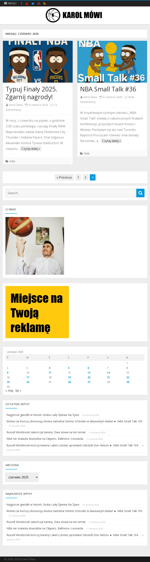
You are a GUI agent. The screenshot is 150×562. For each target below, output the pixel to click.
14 (108, 372)
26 (69, 382)
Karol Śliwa (16, 105)
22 (127, 377)
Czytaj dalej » (30, 149)
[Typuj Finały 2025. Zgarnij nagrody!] (38, 62)
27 (89, 382)
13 (89, 372)
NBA (12, 161)
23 (8, 382)
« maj (9, 390)
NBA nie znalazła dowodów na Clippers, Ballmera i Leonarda (44, 438)
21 (108, 377)
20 (89, 377)
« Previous (64, 177)
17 (27, 377)
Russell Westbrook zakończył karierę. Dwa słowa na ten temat (46, 432)
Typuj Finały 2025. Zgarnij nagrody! (31, 93)
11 (50, 372)
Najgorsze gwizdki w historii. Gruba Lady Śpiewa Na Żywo (42, 415)
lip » (18, 390)
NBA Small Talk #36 (108, 89)
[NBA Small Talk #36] (112, 62)
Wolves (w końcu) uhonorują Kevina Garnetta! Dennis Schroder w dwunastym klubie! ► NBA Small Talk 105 (74, 421)
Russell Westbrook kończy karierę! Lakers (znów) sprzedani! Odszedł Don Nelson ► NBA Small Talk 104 (72, 445)
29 (127, 382)
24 (27, 382)
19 (69, 377)
